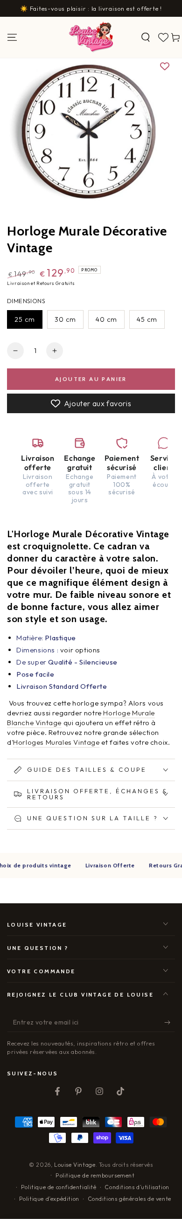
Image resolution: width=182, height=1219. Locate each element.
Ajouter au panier (91, 378)
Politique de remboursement (95, 1175)
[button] (145, 37)
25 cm (24, 319)
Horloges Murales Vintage (56, 742)
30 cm (65, 319)
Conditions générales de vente (129, 1198)
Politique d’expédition (49, 1198)
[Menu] (12, 37)
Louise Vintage (74, 1164)
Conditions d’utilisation (137, 1187)
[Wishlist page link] (163, 37)
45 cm (147, 319)
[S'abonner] (169, 1022)
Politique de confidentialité (59, 1187)
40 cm (106, 319)
